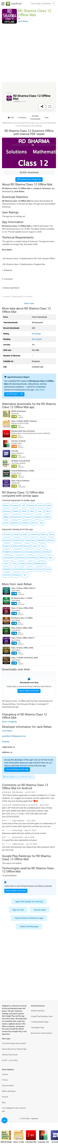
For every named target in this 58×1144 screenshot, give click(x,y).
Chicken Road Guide (9, 1055)
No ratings (36, 334)
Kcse (6, 564)
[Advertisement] (29, 52)
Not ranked (36, 339)
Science (39, 569)
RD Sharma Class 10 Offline (22, 618)
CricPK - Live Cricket (10, 1060)
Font (40, 511)
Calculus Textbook (18, 441)
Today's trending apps (29, 926)
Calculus (16, 534)
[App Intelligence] (4, 1120)
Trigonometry (29, 540)
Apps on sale (18, 910)
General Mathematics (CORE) (22, 471)
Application (18, 552)
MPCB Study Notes (18, 411)
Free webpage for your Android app (13, 1109)
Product (32, 505)
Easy (50, 558)
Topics (51, 534)
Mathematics (16, 517)
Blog (3, 1103)
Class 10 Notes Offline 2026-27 (23, 588)
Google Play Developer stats (42, 1016)
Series (29, 564)
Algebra (47, 517)
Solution (15, 505)
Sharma (6, 505)
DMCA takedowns (9, 1091)
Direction (6, 511)
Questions (7, 540)
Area (43, 546)
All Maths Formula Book (20, 461)
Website (5, 741)
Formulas (6, 534)
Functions (28, 517)
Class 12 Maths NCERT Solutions (24, 421)
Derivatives (21, 558)
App (41, 523)
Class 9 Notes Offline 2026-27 (22, 638)
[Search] (53, 4)
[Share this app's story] (42, 106)
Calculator (41, 540)
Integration (7, 569)
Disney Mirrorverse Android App (14, 1049)
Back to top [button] (52, 1122)
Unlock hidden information (29, 691)
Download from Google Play (30, 179)
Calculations (19, 569)
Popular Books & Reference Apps (29, 918)
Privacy (5, 1080)
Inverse (40, 505)
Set (25, 575)
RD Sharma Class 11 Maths (21, 598)
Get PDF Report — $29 (14, 394)
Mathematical (40, 564)
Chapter (16, 511)
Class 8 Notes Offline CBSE (21, 628)
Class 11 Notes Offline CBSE (22, 608)
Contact (5, 1074)
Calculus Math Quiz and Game (23, 431)
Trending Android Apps (39, 1022)
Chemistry (18, 540)
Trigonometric (8, 558)
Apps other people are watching (29, 901)
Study (21, 564)
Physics (51, 540)
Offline (5, 517)
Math (25, 534)
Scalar (48, 505)
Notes (33, 523)
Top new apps (40, 910)
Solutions (38, 517)
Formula (6, 575)
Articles (5, 1097)
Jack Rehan (24, 584)
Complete (16, 575)
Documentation (8, 1086)
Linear (5, 523)
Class (48, 511)
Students (6, 546)
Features (42, 558)
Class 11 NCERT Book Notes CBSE (24, 658)
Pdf (23, 505)
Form (14, 564)
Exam (35, 546)
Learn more (40, 390)
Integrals (24, 523)
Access (48, 569)
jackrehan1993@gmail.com (14, 736)
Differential (17, 546)
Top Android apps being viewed (14, 1043)
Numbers (47, 552)
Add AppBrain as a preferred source (19, 777)
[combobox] (41, 3)
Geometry (34, 534)
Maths (43, 534)
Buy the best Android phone (41, 1033)
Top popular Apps (37, 1028)
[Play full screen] (50, 106)
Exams (38, 552)
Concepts (29, 552)
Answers (30, 569)
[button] (29, 747)
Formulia (14, 451)
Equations (15, 523)
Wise (32, 511)
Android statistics (38, 1011)
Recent (27, 546)
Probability (7, 552)
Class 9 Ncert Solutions (20, 481)
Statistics (32, 558)
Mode (24, 511)
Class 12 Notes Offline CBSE (22, 648)
